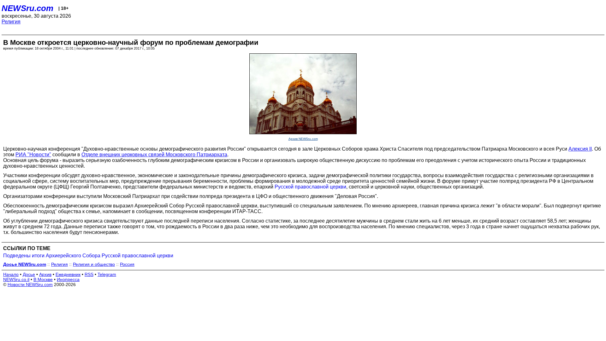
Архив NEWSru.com (303, 139)
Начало (11, 274)
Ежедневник (68, 274)
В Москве (43, 279)
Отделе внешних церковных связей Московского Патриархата (154, 154)
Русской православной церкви (310, 186)
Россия (127, 264)
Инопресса (68, 279)
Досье (29, 274)
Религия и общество (94, 264)
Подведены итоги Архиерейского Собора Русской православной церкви (88, 255)
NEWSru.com (27, 8)
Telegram (107, 274)
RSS (89, 274)
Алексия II (580, 149)
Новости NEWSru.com (30, 284)
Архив (45, 274)
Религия (11, 21)
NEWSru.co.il (16, 279)
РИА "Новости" (33, 154)
